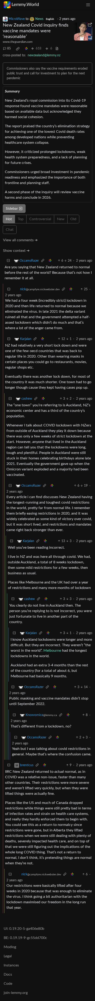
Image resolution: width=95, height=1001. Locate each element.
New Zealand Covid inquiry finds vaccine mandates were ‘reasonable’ (35, 31)
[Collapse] (8, 260)
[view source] (57, 48)
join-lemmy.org (16, 993)
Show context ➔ (16, 250)
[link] (18, 48)
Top (21, 219)
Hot (9, 219)
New (61, 219)
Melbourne (52, 650)
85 (9, 48)
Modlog (10, 947)
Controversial (40, 219)
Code (8, 983)
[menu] (88, 4)
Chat (10, 229)
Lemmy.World (25, 4)
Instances (11, 965)
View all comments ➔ (20, 240)
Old (73, 219)
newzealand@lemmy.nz (44, 55)
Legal (8, 956)
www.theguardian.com (18, 41)
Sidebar (12, 208)
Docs (8, 974)
